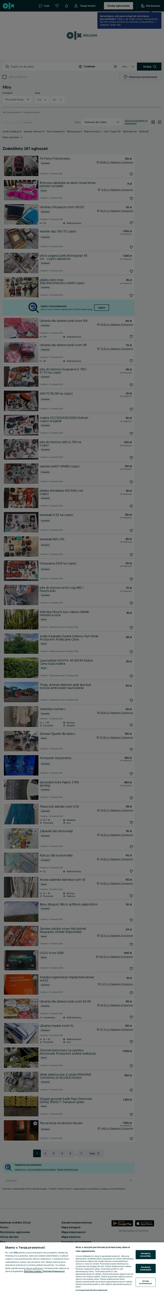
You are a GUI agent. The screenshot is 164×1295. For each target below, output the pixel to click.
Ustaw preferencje (145, 1282)
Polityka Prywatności (54, 1271)
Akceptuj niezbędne (145, 1268)
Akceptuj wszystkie (145, 1254)
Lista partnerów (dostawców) (91, 1290)
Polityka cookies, (33, 1271)
